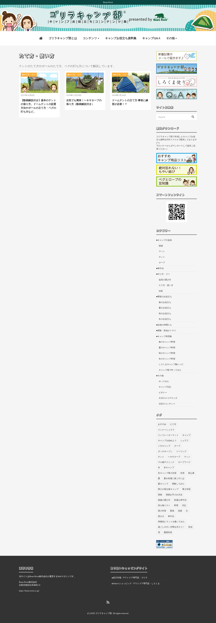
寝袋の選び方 (164, 500)
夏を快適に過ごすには (174, 478)
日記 (184, 505)
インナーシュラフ (166, 430)
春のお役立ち (165, 302)
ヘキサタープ (174, 457)
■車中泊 (160, 268)
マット (162, 251)
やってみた (164, 381)
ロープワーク (184, 462)
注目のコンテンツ (167, 404)
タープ (162, 262)
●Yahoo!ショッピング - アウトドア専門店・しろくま (136, 583)
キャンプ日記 (165, 387)
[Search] (193, 117)
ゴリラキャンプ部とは (63, 38)
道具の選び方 (165, 280)
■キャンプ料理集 (164, 336)
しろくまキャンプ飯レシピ (171, 364)
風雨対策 (168, 532)
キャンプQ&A (151, 38)
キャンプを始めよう (167, 440)
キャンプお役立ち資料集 (120, 38)
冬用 (182, 473)
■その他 (160, 375)
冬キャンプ (169, 467)
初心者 (191, 473)
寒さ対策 (186, 489)
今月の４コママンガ (168, 398)
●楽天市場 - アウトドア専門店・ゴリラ (129, 577)
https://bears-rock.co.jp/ (29, 591)
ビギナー (163, 392)
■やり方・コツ (163, 274)
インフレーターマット (168, 435)
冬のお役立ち (165, 319)
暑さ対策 (162, 511)
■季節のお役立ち (164, 296)
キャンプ (186, 435)
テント (162, 257)
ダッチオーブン (165, 451)
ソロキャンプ (164, 446)
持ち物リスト (164, 505)
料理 (176, 505)
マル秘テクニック (166, 462)
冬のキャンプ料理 (167, 359)
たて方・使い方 (166, 285)
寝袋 (161, 246)
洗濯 (180, 511)
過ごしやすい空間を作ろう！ (171, 527)
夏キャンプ (163, 484)
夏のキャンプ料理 (167, 347)
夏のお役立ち (165, 308)
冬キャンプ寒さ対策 (167, 473)
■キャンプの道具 (164, 240)
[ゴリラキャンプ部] (108, 17)
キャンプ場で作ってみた (170, 370)
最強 (172, 511)
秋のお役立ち (165, 313)
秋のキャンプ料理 (167, 353)
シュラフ (184, 440)
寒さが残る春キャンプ (168, 489)
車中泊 (171, 516)
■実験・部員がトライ (166, 330)
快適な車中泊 (180, 500)
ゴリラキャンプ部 (103, 613)
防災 (190, 527)
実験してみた (178, 484)
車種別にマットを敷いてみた (171, 521)
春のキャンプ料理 (167, 342)
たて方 (173, 424)
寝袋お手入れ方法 (174, 494)
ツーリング (181, 451)
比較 (161, 291)
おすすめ (162, 424)
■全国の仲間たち (164, 325)
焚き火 (161, 516)
